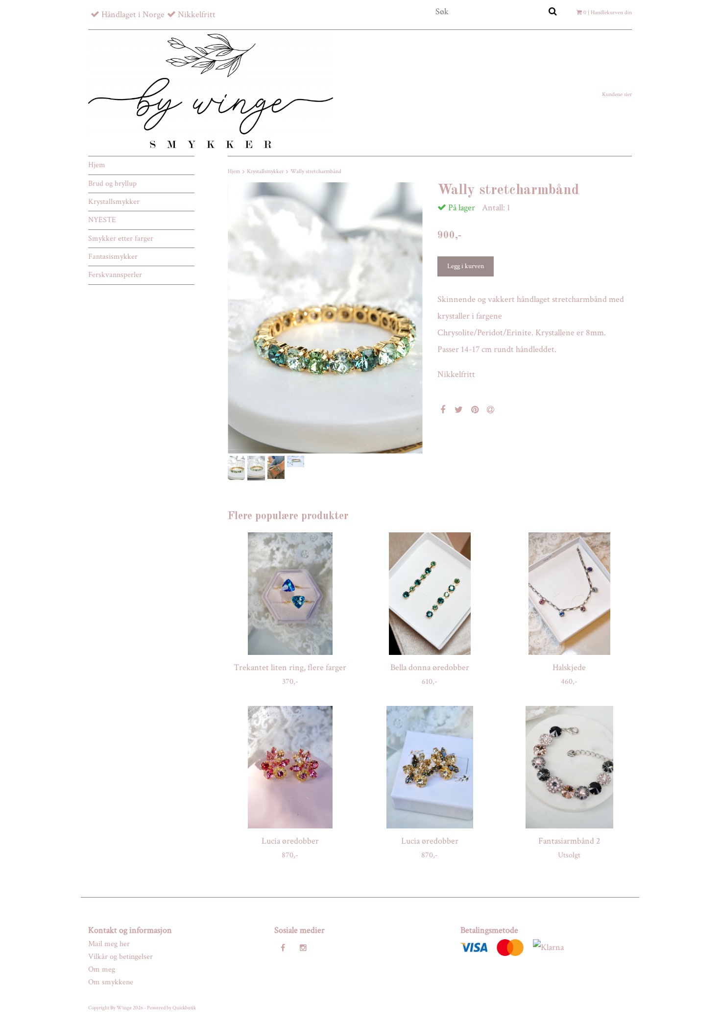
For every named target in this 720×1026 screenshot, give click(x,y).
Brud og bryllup (112, 183)
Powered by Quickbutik (171, 1007)
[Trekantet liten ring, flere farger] (290, 593)
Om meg (101, 969)
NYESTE (102, 220)
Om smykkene (110, 982)
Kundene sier (617, 94)
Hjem (96, 165)
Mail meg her (109, 944)
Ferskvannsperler (115, 275)
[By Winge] (210, 90)
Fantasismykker (113, 256)
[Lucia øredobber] (290, 767)
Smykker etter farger (120, 238)
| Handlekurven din (607, 12)
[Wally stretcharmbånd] (325, 317)
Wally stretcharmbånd (315, 171)
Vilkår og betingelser (120, 956)
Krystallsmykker (114, 202)
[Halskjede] (569, 593)
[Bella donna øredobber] (429, 593)
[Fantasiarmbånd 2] (569, 767)
